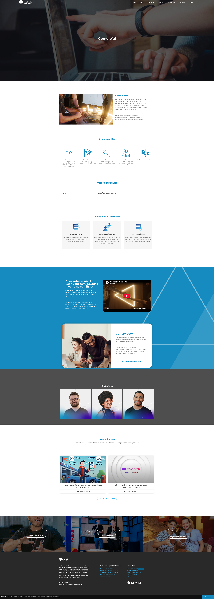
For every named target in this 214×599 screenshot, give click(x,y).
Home (134, 2)
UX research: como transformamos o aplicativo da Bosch (131, 486)
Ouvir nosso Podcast (107, 536)
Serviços (151, 2)
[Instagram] (136, 582)
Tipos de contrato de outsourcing (109, 570)
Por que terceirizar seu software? (109, 572)
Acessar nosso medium (36, 536)
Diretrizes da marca (132, 570)
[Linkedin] (139, 582)
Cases (161, 2)
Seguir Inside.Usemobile (178, 537)
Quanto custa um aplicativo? (107, 574)
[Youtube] (132, 582)
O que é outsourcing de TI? (107, 569)
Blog (191, 2)
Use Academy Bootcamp (134, 572)
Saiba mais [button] (56, 596)
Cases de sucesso (132, 574)
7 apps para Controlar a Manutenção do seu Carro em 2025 (83, 486)
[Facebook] (129, 582)
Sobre (142, 2)
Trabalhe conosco (132, 569)
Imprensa (129, 576)
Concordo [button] (208, 596)
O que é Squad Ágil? (105, 576)
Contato (182, 2)
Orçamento (171, 2)
